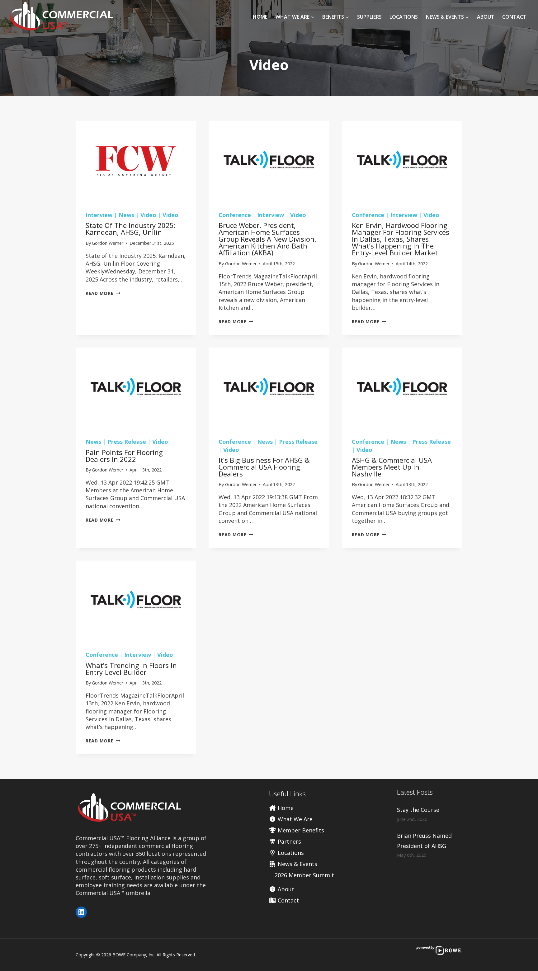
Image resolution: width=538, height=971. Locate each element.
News (126, 215)
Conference (235, 215)
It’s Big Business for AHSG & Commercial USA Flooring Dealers (264, 466)
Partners (288, 841)
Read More (103, 293)
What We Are (294, 819)
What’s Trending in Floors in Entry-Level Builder (131, 669)
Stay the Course (418, 809)
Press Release (126, 441)
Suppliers (369, 16)
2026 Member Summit (304, 875)
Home (260, 16)
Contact (514, 16)
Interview (99, 215)
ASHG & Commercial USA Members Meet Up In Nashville (392, 466)
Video (148, 215)
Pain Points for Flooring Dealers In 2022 (124, 456)
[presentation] (136, 161)
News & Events (296, 864)
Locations (403, 16)
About (485, 16)
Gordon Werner (107, 243)
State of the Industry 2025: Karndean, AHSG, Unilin (131, 228)
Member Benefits (300, 830)
